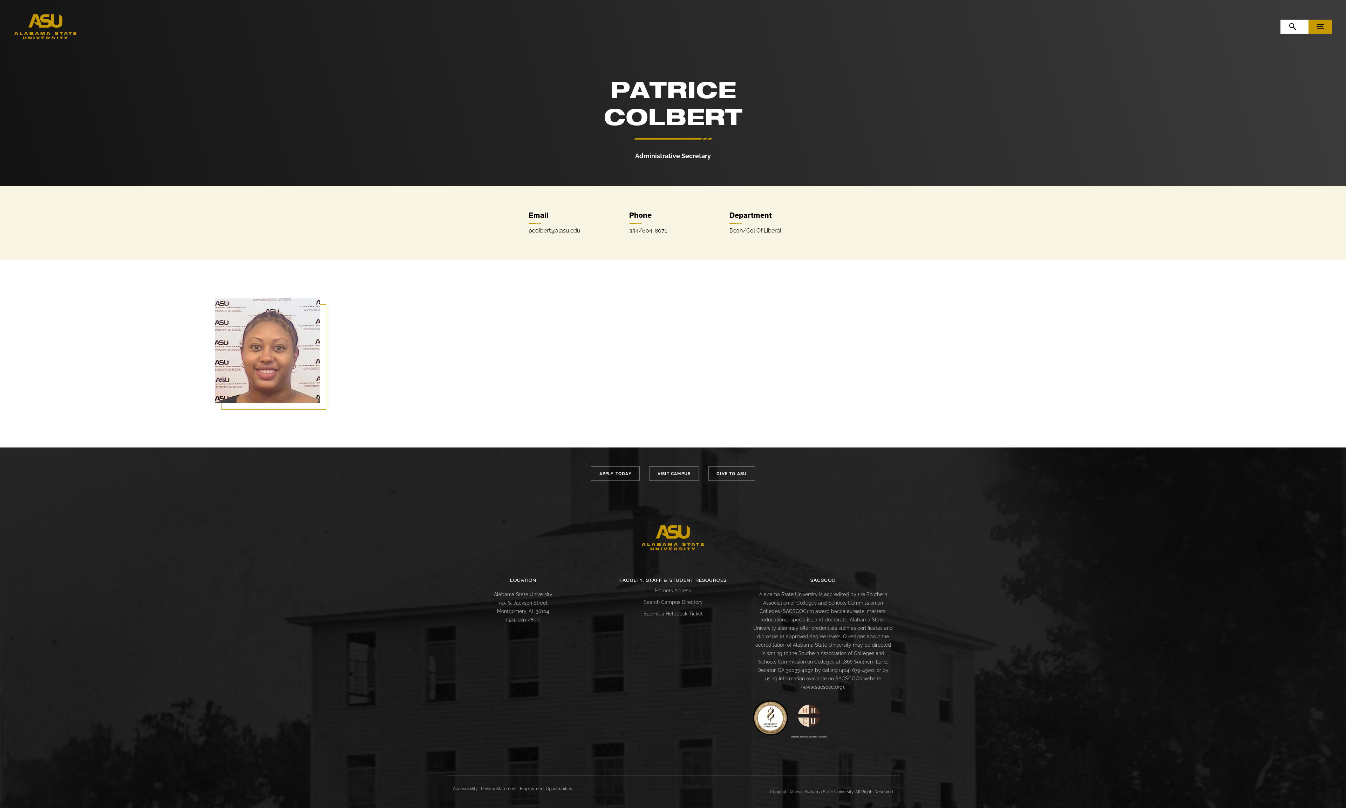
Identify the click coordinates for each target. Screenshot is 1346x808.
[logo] (45, 27)
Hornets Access (673, 590)
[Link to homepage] (673, 538)
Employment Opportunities (546, 788)
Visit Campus (674, 473)
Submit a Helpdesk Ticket (673, 614)
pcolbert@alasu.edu (554, 230)
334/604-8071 (648, 230)
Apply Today (615, 473)
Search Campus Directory (673, 602)
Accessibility (465, 788)
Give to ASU (731, 473)
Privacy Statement (499, 788)
